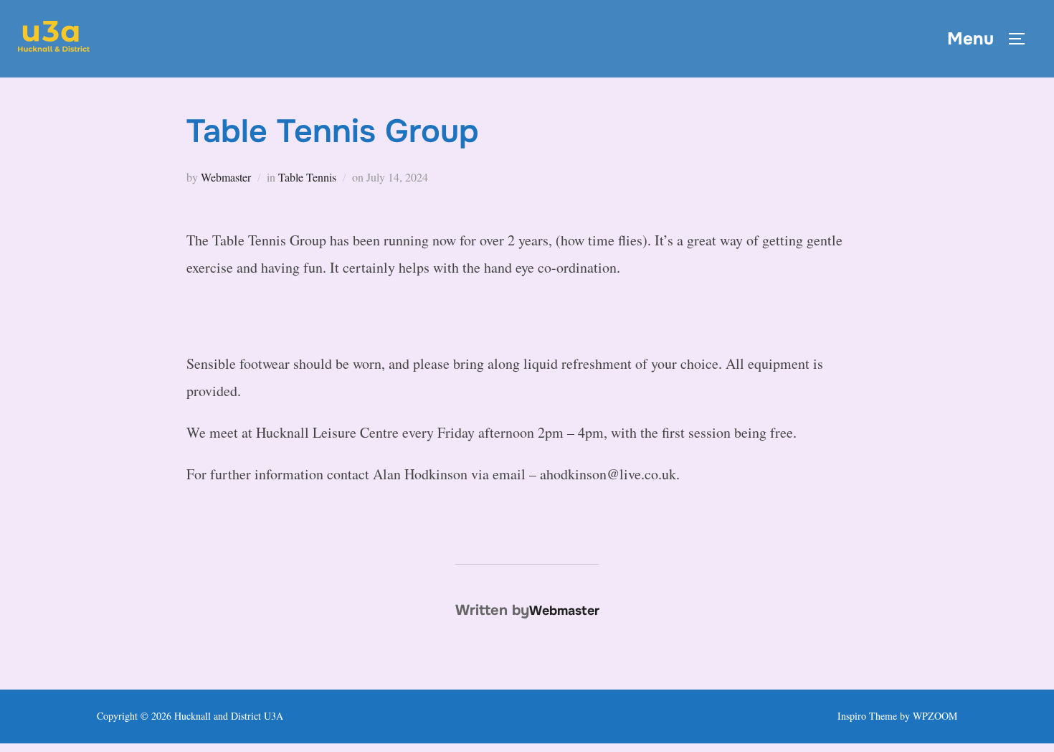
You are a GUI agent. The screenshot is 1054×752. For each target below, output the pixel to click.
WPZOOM (935, 716)
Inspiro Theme (867, 716)
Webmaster (226, 176)
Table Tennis (307, 176)
